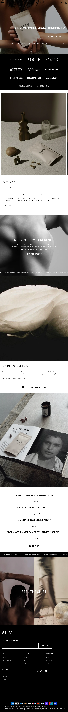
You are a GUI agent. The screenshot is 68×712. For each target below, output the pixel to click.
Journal (26, 663)
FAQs (47, 663)
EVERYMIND (9, 182)
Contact (48, 657)
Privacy (4, 676)
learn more (34, 254)
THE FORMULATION (35, 387)
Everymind (5, 657)
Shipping (49, 660)
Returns (4, 679)
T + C (3, 673)
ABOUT (35, 546)
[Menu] (2, 3)
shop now (55, 36)
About (26, 660)
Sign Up (45, 646)
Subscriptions (6, 660)
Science (26, 657)
